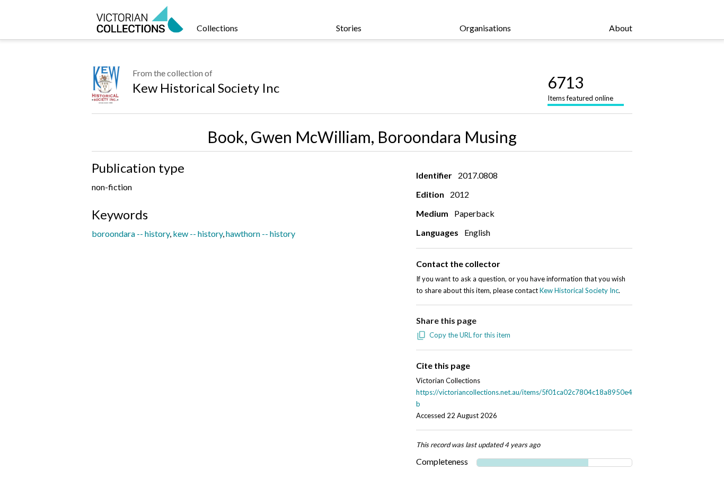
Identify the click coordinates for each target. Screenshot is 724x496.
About (620, 28)
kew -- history (198, 233)
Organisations (485, 28)
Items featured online (580, 87)
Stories (348, 28)
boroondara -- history (131, 233)
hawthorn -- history (260, 233)
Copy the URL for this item (469, 335)
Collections (217, 28)
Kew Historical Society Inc (206, 87)
